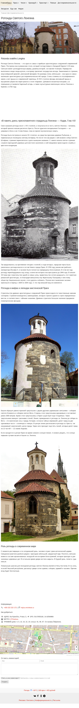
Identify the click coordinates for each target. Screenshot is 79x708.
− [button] (76, 650)
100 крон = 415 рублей (46, 690)
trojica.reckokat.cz (27, 608)
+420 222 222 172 (10, 608)
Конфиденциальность (43, 700)
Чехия (23, 3)
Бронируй (32, 3)
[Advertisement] (39, 103)
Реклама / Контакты (26, 700)
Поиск (9, 3)
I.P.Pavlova (14, 619)
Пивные (53, 3)
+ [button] (76, 647)
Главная (4, 3)
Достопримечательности (67, 3)
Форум (20, 9)
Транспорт (43, 3)
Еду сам (13, 9)
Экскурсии (5, 9)
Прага (15, 3)
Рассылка (56, 700)
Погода (30, 690)
